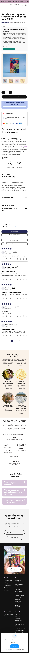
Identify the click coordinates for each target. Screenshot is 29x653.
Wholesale (6, 590)
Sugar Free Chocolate (18, 602)
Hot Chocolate (7, 585)
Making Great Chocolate (18, 621)
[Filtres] (3, 244)
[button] (5, 22)
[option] (14, 65)
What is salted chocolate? (10, 483)
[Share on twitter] (21, 259)
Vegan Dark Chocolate (18, 598)
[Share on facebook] (18, 259)
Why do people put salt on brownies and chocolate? (13, 492)
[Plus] (10, 92)
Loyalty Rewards (19, 630)
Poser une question (14, 234)
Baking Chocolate (8, 583)
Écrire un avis (14, 231)
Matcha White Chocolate (18, 592)
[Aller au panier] (26, 5)
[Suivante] (24, 65)
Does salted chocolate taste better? (13, 501)
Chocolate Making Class (8, 615)
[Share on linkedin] (27, 259)
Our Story (17, 614)
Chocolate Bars (8, 580)
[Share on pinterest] (24, 259)
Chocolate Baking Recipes (19, 625)
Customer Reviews (20, 628)
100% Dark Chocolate (18, 606)
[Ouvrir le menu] (2, 4)
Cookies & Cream (19, 595)
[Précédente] (5, 65)
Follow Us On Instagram (18, 617)
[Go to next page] (20, 341)
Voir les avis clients (9, 49)
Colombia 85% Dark (19, 585)
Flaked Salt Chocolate (18, 581)
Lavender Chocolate (17, 588)
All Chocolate (7, 587)
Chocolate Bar (7, 12)
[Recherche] (22, 5)
